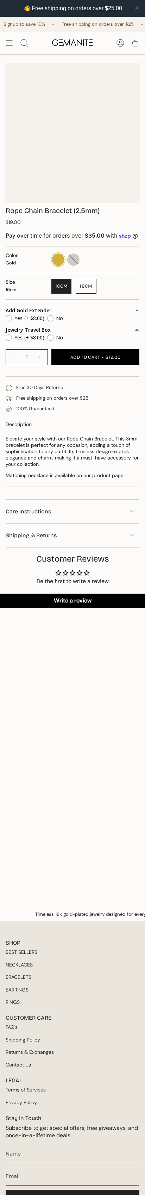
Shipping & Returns (31, 535)
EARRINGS (17, 990)
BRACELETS (18, 977)
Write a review (73, 600)
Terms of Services (26, 1090)
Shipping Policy (23, 1040)
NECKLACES (19, 965)
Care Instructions (28, 511)
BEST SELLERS (21, 952)
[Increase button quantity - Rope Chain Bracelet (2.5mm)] (39, 357)
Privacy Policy (21, 1102)
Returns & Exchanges (30, 1052)
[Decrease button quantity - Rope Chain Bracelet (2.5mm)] (14, 357)
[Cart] (135, 43)
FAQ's (12, 1027)
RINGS (13, 1002)
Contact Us (18, 1065)
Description (19, 424)
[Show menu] (9, 43)
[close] (137, 7)
